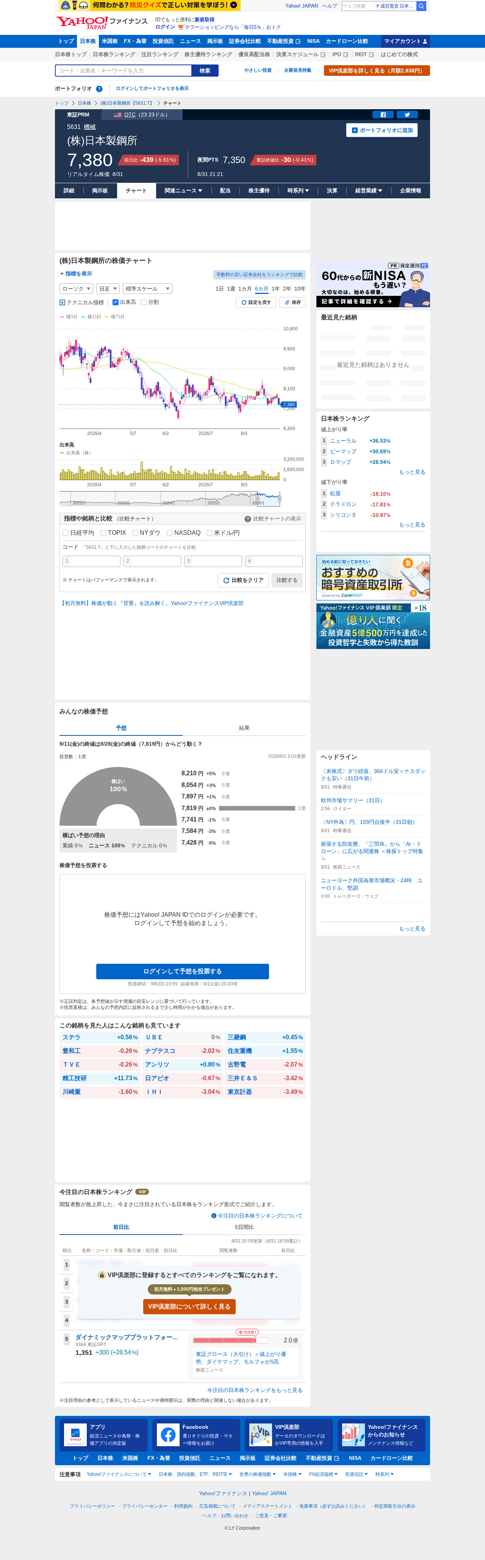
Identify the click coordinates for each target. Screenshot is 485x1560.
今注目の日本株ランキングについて (260, 1216)
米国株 (110, 41)
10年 (300, 289)
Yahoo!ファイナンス (223, 1493)
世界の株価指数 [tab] (255, 1474)
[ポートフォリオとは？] (99, 89)
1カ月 (245, 289)
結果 (244, 728)
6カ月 (262, 289)
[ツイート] (407, 114)
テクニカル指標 (85, 302)
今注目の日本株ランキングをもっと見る (255, 1390)
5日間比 (244, 1227)
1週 (231, 289)
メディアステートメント (267, 1506)
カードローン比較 (347, 41)
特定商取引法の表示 (394, 1506)
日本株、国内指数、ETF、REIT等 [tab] (193, 1474)
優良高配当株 (254, 54)
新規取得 (204, 19)
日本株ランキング (114, 54)
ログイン (165, 27)
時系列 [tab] (382, 1474)
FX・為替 (135, 41)
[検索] (421, 6)
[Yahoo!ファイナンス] (103, 18)
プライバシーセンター (144, 1506)
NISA (313, 41)
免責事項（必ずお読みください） (333, 1506)
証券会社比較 (245, 41)
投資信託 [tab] (354, 1474)
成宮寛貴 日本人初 (398, 6)
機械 (90, 127)
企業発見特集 (297, 70)
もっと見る (412, 472)
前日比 (121, 1227)
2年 (287, 289)
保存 (296, 302)
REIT (361, 54)
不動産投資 (280, 41)
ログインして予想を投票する (182, 971)
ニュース (190, 41)
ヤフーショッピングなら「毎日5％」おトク (233, 27)
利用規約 (183, 1506)
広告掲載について (217, 1506)
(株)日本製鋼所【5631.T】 (127, 103)
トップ (66, 41)
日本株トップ (71, 54)
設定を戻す (260, 302)
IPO (336, 54)
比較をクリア (248, 580)
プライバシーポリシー (92, 1506)
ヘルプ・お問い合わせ (225, 1515)
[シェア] (383, 114)
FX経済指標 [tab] (321, 1474)
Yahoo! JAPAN (301, 6)
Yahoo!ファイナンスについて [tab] (117, 1474)
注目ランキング (159, 54)
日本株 (88, 41)
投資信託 (163, 41)
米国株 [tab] (290, 1474)
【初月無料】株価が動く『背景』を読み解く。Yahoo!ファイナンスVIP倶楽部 (151, 603)
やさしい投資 (258, 70)
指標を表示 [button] (79, 273)
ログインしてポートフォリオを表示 (152, 88)
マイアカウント (402, 41)
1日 (220, 289)
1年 (276, 289)
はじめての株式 (399, 54)
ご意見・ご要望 (271, 1515)
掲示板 (215, 41)
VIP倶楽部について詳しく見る (189, 1306)
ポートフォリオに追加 (386, 130)
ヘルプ (329, 6)
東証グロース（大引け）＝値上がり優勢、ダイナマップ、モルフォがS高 (241, 1358)
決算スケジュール (297, 54)
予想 (121, 728)
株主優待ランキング (208, 54)
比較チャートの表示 (277, 518)
